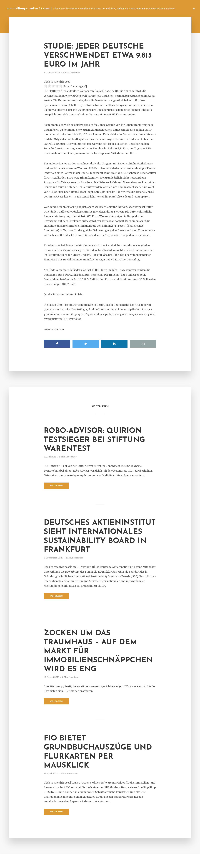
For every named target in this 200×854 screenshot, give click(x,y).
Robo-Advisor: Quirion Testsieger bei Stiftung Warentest (94, 440)
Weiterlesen (56, 486)
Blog (128, 8)
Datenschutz (181, 8)
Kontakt (149, 8)
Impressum (164, 8)
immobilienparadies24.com (27, 8)
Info (138, 8)
